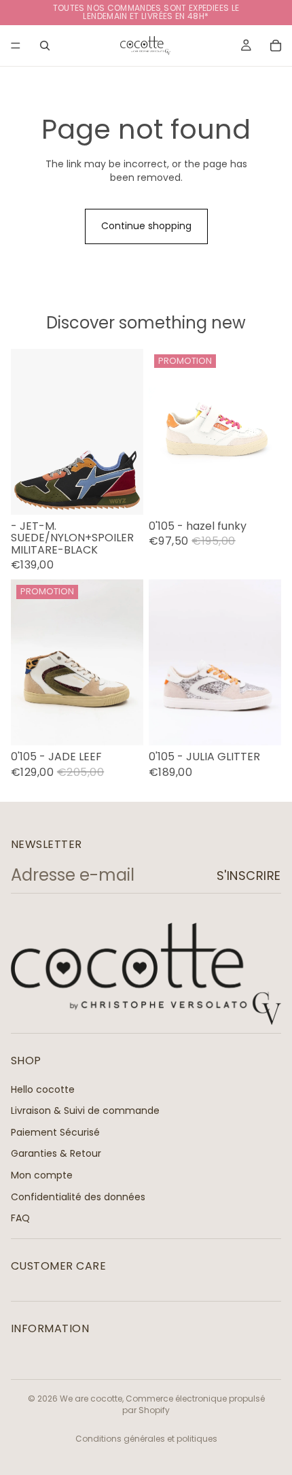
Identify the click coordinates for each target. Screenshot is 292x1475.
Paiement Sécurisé (55, 1131)
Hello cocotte (43, 1089)
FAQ (20, 1218)
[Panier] (276, 46)
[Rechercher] (45, 46)
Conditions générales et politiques (146, 1438)
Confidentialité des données (78, 1196)
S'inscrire (249, 875)
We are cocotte (91, 1398)
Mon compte (42, 1175)
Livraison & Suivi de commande (85, 1110)
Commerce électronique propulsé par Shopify (193, 1404)
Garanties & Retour (56, 1153)
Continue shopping (146, 226)
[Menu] (15, 45)
